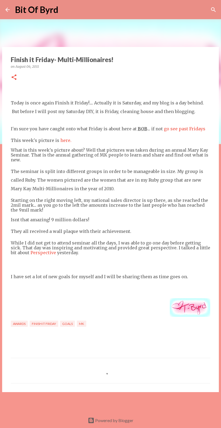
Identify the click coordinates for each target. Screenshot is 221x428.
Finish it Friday (44, 324)
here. (65, 140)
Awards (19, 324)
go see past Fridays (184, 128)
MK (81, 324)
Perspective (43, 252)
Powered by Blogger (113, 420)
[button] (14, 77)
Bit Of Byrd (36, 9)
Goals (67, 324)
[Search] (66, 9)
